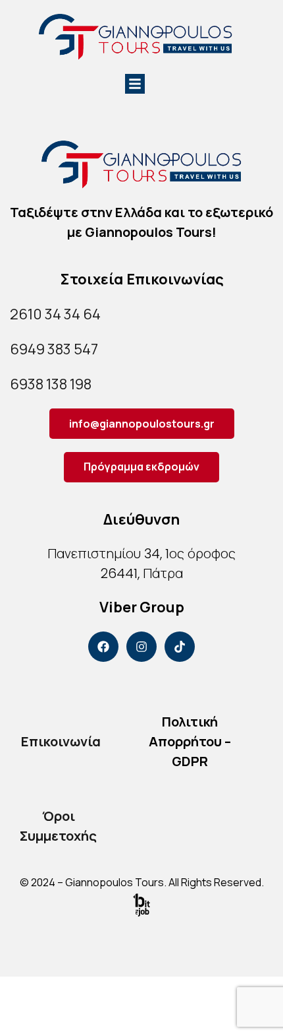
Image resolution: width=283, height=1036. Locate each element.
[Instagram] (141, 646)
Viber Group (141, 607)
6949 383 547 (54, 349)
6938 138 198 (50, 384)
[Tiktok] (180, 646)
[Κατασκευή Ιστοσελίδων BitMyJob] (141, 904)
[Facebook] (103, 646)
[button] (135, 84)
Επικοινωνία (61, 741)
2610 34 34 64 (55, 314)
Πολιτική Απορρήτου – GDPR (190, 741)
